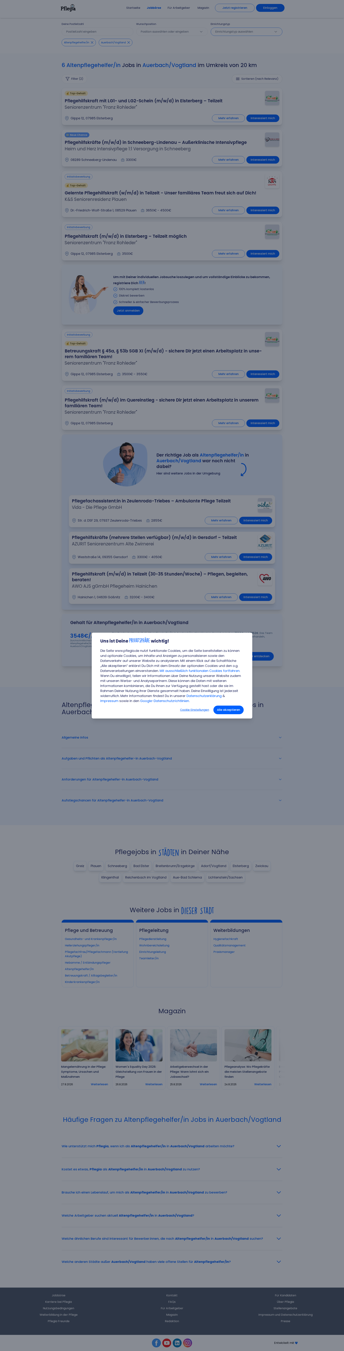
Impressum (109, 701)
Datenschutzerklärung (204, 696)
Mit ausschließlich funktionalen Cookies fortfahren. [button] (200, 671)
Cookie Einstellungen (194, 710)
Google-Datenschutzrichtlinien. (165, 701)
